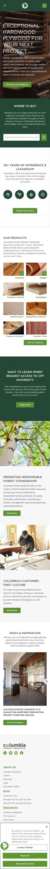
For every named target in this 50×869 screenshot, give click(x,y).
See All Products (35, 342)
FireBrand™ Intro (10, 796)
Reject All (25, 856)
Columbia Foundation (12, 772)
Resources (10, 808)
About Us (9, 767)
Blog (6, 791)
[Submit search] (44, 137)
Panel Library (8, 820)
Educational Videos (11, 786)
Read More (12, 513)
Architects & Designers (12, 812)
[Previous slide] (3, 681)
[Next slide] (46, 681)
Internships (7, 779)
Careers (6, 775)
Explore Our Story (25, 211)
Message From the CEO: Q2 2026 (17, 799)
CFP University (9, 816)
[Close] (47, 827)
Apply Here (25, 405)
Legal (5, 783)
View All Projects (15, 722)
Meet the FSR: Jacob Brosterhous (17, 803)
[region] (25, 846)
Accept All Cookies (25, 864)
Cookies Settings (25, 847)
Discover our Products (17, 84)
